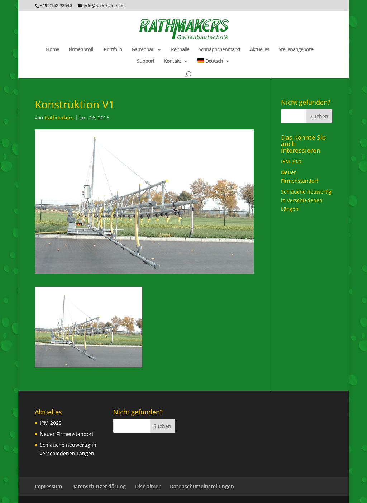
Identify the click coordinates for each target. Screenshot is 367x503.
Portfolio (113, 50)
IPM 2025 (292, 161)
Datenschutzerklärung (98, 486)
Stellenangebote (295, 50)
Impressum (48, 486)
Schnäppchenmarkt (219, 50)
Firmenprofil (81, 50)
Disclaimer (148, 486)
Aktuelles (259, 50)
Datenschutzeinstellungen (202, 486)
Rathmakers (59, 117)
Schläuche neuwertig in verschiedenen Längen (306, 200)
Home (52, 50)
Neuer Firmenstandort (67, 434)
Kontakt (172, 61)
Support (145, 61)
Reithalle (180, 50)
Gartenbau (143, 50)
